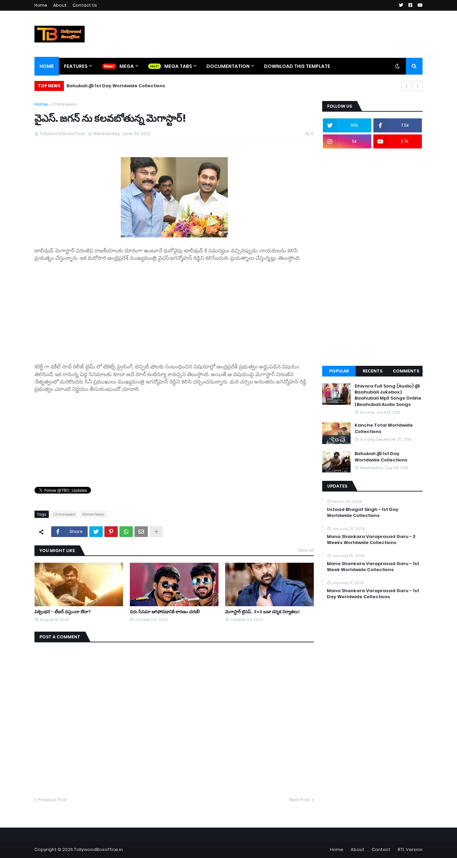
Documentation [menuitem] (228, 66)
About (60, 5)
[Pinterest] (111, 531)
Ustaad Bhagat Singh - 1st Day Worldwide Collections (362, 513)
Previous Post (53, 799)
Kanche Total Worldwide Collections (384, 428)
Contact (381, 849)
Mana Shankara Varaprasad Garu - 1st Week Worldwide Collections (373, 567)
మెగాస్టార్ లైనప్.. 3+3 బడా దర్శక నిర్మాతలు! (262, 612)
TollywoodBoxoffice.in (98, 849)
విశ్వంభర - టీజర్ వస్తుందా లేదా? (62, 612)
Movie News (93, 514)
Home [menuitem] (46, 66)
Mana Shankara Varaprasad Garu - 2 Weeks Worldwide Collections (371, 540)
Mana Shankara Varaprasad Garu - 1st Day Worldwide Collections (373, 594)
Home (40, 5)
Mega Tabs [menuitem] (178, 66)
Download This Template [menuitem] (297, 66)
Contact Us (85, 5)
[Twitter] (96, 531)
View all (306, 550)
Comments (406, 371)
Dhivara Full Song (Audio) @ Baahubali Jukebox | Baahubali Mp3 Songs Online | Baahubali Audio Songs (388, 395)
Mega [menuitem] (126, 66)
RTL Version (410, 849)
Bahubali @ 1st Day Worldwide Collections (116, 86)
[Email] (141, 531)
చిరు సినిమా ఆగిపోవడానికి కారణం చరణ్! (165, 612)
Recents (372, 371)
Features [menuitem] (76, 66)
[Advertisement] (174, 309)
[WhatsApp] (126, 531)
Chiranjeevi (64, 104)
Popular (339, 371)
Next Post (299, 799)
